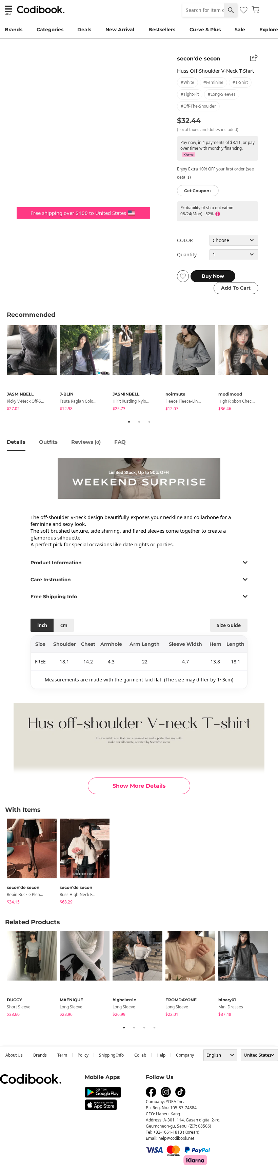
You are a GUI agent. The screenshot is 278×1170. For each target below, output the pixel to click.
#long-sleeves (222, 94)
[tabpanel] (33, 369)
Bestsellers (161, 29)
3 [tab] (149, 421)
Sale (240, 29)
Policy (83, 1055)
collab (140, 1055)
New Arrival (119, 29)
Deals (84, 29)
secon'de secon (198, 58)
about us (14, 1055)
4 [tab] (154, 1027)
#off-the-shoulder (198, 106)
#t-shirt (240, 82)
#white (187, 82)
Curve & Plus (205, 29)
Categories (50, 29)
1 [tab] (128, 421)
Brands (13, 29)
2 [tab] (139, 421)
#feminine (213, 82)
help (161, 1055)
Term (62, 1055)
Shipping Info (111, 1055)
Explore (268, 29)
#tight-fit (190, 94)
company (185, 1055)
